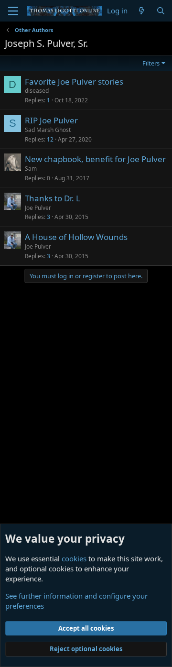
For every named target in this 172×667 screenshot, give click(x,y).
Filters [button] (151, 63)
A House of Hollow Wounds (76, 236)
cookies (74, 558)
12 (50, 139)
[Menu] (13, 11)
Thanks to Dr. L (52, 198)
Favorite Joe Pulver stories (74, 81)
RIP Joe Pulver (51, 120)
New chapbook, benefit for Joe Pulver (95, 158)
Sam (31, 168)
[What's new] (141, 11)
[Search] (160, 11)
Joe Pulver (38, 208)
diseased (37, 91)
